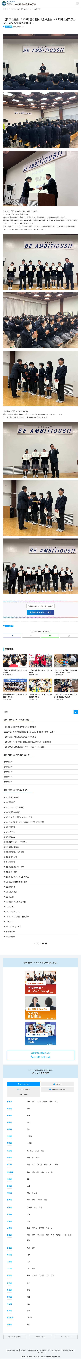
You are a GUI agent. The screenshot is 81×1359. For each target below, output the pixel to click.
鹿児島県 (10, 1317)
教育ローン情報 (40, 1337)
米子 (33, 1248)
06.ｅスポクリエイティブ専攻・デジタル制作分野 (25, 822)
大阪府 (9, 1228)
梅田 (28, 1228)
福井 (28, 1179)
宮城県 (9, 1108)
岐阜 (28, 1193)
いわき (29, 1122)
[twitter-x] (38, 943)
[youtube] (43, 943)
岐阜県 (9, 1193)
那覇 (28, 1324)
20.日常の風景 (11, 891)
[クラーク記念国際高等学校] (19, 3)
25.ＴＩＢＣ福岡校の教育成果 (17, 916)
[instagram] (40, 943)
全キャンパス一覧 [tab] (23, 1094)
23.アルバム (10, 906)
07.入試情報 (10, 827)
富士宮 (39, 1200)
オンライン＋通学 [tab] (25, 1089)
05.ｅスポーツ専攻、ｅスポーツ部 (19, 817)
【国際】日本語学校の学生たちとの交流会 (20, 727)
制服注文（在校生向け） (15, 1337)
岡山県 (9, 1255)
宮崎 (28, 1311)
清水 (45, 1200)
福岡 (28, 1275)
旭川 (33, 1102)
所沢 (37, 1151)
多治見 (34, 1193)
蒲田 (56, 1164)
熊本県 (9, 1297)
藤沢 (52, 1172)
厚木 (47, 1172)
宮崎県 (9, 1311)
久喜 (42, 1151)
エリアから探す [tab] (24, 1084)
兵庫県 (9, 1235)
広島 (28, 1262)
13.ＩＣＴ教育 (11, 857)
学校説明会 (10, 936)
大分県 (9, 1304)
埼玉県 (9, 1151)
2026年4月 (8, 782)
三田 (47, 1235)
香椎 (52, 1275)
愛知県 (9, 1207)
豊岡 (69, 1235)
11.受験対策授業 (12, 847)
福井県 (9, 1179)
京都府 (9, 1221)
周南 (33, 1268)
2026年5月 (8, 777)
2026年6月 (8, 772)
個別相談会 (10, 931)
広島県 (9, 1262)
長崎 (28, 1290)
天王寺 (34, 1228)
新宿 (28, 1164)
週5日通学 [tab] (58, 1084)
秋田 (28, 1115)
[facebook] (35, 943)
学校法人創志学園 (12, 1350)
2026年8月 (8, 762)
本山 (35, 1207)
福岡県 (9, 1275)
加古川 (58, 1235)
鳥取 (28, 1248)
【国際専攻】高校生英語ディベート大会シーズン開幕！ (25, 746)
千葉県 (9, 1157)
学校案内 (23, 1350)
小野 (64, 1235)
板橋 (45, 1164)
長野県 (9, 1186)
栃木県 (9, 1136)
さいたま (30, 1151)
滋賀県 (9, 1214)
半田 (40, 1207)
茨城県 (9, 1143)
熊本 (28, 1297)
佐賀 (28, 1283)
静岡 (28, 1200)
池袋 (33, 1164)
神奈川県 (10, 1172)
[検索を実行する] (76, 712)
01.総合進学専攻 (12, 797)
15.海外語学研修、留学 (15, 867)
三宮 (33, 1235)
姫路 (28, 1240)
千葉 (28, 1157)
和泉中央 (49, 1228)
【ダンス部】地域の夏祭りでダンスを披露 (20, 737)
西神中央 (40, 1235)
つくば (29, 1143)
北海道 (9, 1102)
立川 (51, 1164)
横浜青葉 (35, 1172)
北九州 (34, 1275)
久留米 (41, 1275)
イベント (9, 921)
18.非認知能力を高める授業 (16, 882)
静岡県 (9, 1200)
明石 (52, 1235)
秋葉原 (39, 1164)
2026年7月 (8, 767)
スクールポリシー (66, 1337)
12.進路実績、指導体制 (15, 852)
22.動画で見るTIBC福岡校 (16, 901)
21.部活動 (10, 897)
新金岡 (41, 1228)
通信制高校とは (33, 1350)
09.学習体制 (10, 837)
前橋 (28, 1129)
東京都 (9, 1164)
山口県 (9, 1268)
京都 (28, 1221)
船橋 (37, 1157)
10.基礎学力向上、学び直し (16, 842)
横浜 (28, 1172)
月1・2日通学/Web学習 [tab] (58, 1089)
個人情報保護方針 (68, 1350)
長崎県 (9, 1290)
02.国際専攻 (10, 802)
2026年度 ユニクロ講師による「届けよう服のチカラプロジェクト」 (30, 732)
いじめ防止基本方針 (54, 1350)
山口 (28, 1268)
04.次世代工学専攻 (13, 812)
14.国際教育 (10, 862)
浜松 (33, 1200)
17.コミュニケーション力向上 (17, 877)
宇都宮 (29, 1136)
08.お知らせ (10, 832)
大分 (28, 1304)
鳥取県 (9, 1248)
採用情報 (43, 1350)
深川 (28, 1102)
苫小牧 (45, 1102)
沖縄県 (9, 1324)
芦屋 (28, 1235)
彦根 (28, 1214)
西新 (47, 1275)
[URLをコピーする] (69, 635)
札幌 (39, 1102)
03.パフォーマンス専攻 (15, 807)
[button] (77, 3)
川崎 (42, 1172)
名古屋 (29, 1207)
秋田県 (9, 1115)
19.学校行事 (9, 26)
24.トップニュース (13, 911)
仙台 (28, 1108)
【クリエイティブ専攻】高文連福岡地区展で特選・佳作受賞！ (27, 742)
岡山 (28, 1255)
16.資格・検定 (11, 872)
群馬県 (9, 1129)
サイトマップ (40, 1352)
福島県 (9, 1122)
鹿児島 (29, 1317)
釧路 (51, 1102)
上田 (28, 1186)
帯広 (56, 1102)
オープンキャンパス (13, 926)
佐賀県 (9, 1283)
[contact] (46, 943)
